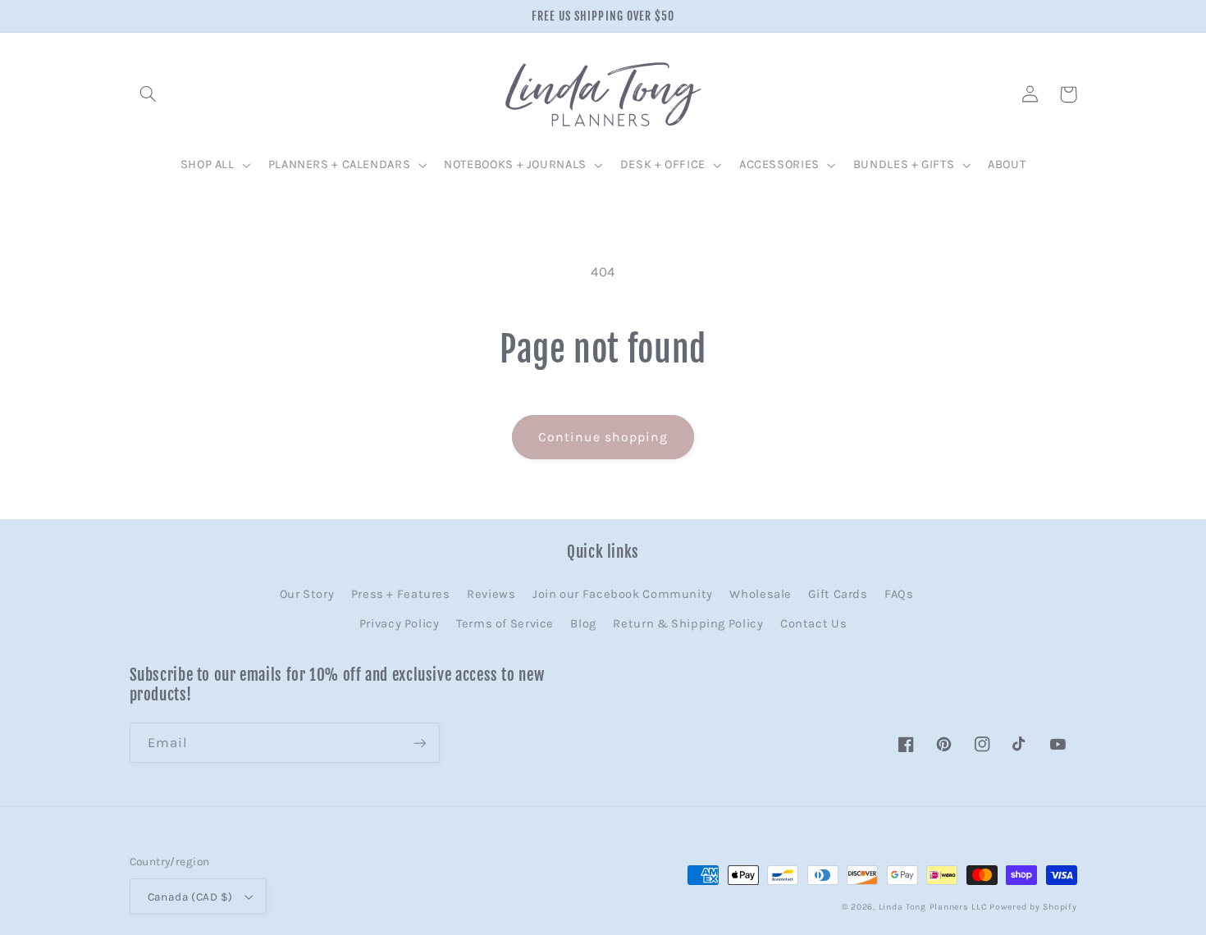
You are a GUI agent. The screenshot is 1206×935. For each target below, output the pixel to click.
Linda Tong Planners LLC (933, 906)
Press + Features (400, 594)
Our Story (307, 594)
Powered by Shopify (1032, 906)
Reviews (491, 594)
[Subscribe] (419, 743)
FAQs (899, 594)
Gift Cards (837, 594)
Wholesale (760, 594)
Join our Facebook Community (622, 594)
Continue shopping (603, 437)
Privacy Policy (399, 624)
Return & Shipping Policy (688, 624)
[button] (148, 94)
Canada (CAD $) (190, 896)
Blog (583, 624)
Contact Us (813, 624)
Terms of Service (505, 624)
